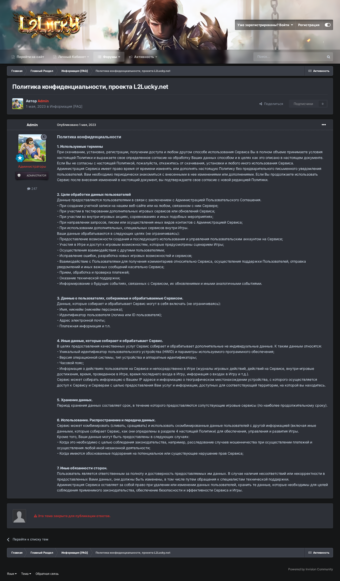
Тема (25, 574)
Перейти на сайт (30, 57)
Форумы (109, 57)
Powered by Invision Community (310, 569)
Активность (143, 57)
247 (33, 189)
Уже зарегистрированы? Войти (264, 25)
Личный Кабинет (71, 57)
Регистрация (309, 25)
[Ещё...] (324, 125)
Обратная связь (47, 574)
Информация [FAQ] (66, 106)
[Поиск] (328, 56)
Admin (32, 125)
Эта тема (310, 56)
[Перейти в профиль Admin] (17, 103)
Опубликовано (76, 125)
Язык (11, 574)
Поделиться (272, 104)
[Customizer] (327, 25)
